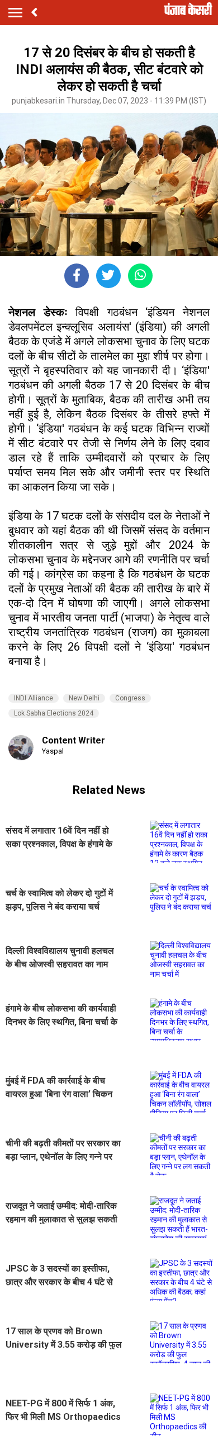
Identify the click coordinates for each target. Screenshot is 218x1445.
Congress (130, 698)
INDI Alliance (33, 698)
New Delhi (84, 698)
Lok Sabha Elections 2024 (53, 713)
